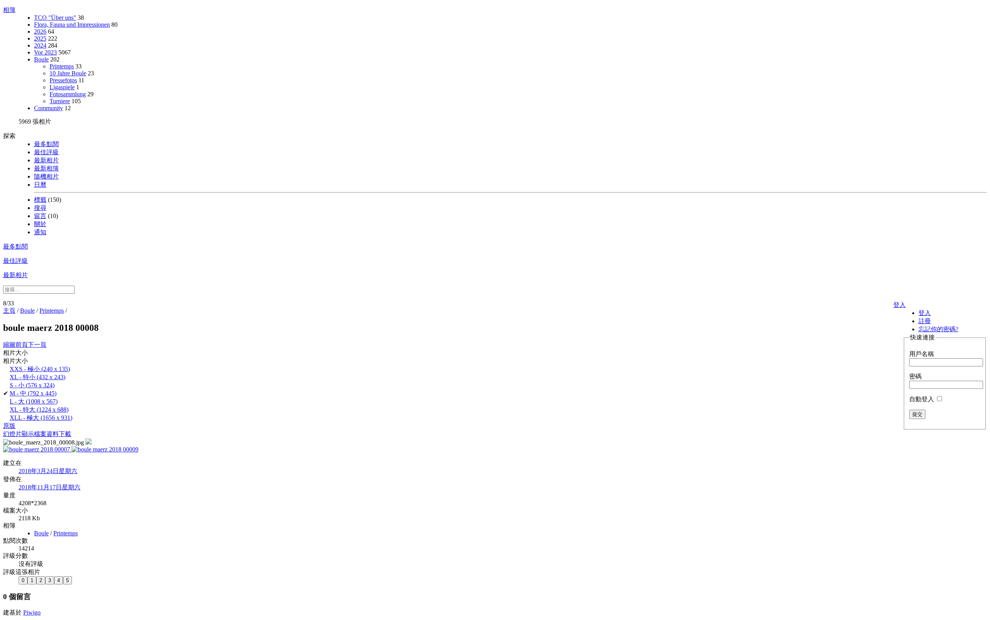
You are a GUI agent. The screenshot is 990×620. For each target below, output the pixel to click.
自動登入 (922, 399)
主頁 (9, 310)
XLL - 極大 (41, 417)
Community (48, 108)
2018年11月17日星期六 (49, 487)
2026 (40, 31)
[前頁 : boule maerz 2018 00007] (37, 449)
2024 (40, 45)
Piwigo (32, 612)
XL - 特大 (39, 409)
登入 (899, 304)
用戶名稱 (921, 354)
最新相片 (46, 160)
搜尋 (40, 207)
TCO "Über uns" (55, 17)
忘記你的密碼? (938, 329)
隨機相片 (46, 176)
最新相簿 (46, 168)
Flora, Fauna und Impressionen (72, 24)
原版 (9, 425)
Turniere (60, 101)
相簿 (9, 10)
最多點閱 (46, 144)
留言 (40, 216)
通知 (40, 232)
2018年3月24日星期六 (48, 471)
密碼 (915, 376)
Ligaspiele (62, 87)
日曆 (40, 184)
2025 (40, 38)
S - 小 (32, 385)
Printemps (62, 66)
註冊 (924, 321)
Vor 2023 (45, 52)
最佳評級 (46, 152)
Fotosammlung (68, 94)
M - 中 (33, 393)
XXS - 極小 (40, 369)
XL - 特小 (37, 377)
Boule (41, 59)
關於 (40, 224)
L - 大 (34, 401)
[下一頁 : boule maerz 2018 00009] (105, 449)
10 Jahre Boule (68, 73)
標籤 (40, 199)
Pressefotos (63, 80)
